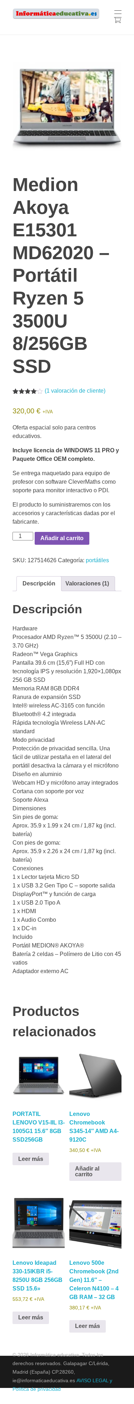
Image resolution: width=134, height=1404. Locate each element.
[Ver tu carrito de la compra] (117, 21)
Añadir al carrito (62, 538)
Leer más (30, 1159)
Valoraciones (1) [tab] (87, 583)
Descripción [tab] (39, 583)
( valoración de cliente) (75, 391)
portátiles (97, 560)
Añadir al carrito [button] (87, 1171)
